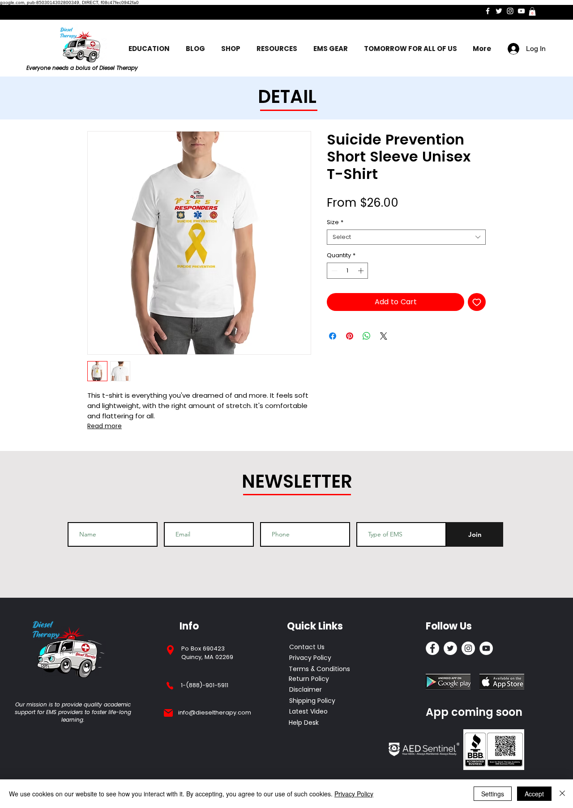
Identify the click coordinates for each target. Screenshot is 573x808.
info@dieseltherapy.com (214, 712)
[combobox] (406, 237)
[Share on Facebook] (332, 336)
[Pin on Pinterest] (349, 336)
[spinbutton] (347, 270)
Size (335, 222)
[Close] (562, 794)
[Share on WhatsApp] (366, 336)
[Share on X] (383, 336)
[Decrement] (333, 270)
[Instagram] (510, 11)
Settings (492, 793)
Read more (104, 425)
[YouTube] (521, 11)
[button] (532, 11)
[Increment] (361, 270)
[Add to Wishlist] (477, 302)
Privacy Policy (353, 793)
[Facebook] (487, 11)
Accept (534, 793)
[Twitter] (499, 11)
